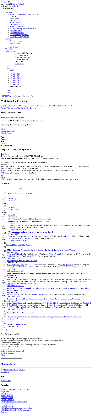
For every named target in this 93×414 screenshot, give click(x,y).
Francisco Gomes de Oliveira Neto (20, 236)
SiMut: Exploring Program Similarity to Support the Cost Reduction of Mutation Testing (41, 250)
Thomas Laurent (14, 225)
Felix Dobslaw (66, 236)
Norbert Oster (23, 294)
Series (12, 70)
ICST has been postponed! (19, 35)
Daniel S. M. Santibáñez (44, 282)
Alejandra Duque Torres (15, 265)
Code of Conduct (16, 31)
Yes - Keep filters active (10, 125)
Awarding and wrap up (17, 324)
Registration (14, 18)
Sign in (8, 90)
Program (8, 39)
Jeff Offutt (33, 256)
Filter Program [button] (6, 133)
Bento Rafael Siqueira (14, 280)
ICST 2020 (16, 6)
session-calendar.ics (8, 349)
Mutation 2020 (19, 194)
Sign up (8, 92)
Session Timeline (17, 108)
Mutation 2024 (15, 78)
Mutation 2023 (15, 80)
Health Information (17, 33)
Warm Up (12, 199)
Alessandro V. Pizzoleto (15, 254)
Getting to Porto (15, 20)
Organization (10, 51)
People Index (19, 64)
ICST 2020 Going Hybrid (19, 37)
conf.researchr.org (11, 370)
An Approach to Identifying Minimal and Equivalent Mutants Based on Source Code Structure (43, 299)
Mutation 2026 (15, 74)
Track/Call (9, 49)
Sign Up (4, 412)
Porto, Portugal (18, 4)
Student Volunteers (16, 26)
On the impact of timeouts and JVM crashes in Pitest (28, 221)
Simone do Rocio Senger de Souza (53, 305)
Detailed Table (6, 108)
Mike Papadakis (14, 219)
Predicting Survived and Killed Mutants (22, 261)
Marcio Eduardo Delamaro (51, 307)
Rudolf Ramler (58, 267)
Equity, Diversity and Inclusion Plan (23, 29)
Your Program (15, 43)
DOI (24, 230)
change (21, 187)
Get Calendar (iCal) (8, 131)
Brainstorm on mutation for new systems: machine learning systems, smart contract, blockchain (44, 317)
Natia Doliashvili (67, 265)
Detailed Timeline (29, 108)
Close (3, 129)
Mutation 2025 (15, 76)
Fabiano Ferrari (54, 254)
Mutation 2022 (15, 82)
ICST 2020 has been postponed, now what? (16, 408)
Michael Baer (11, 294)
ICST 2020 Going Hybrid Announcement (16, 410)
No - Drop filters (25, 125)
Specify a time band (29, 173)
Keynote (11, 215)
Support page (5, 372)
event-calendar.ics (7, 353)
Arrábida (30, 194)
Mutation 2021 (15, 84)
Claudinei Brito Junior (15, 303)
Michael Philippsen (36, 294)
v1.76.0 (21, 370)
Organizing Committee (23, 57)
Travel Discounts (16, 22)
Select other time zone (50, 158)
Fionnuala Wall (51, 225)
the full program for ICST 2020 (44, 106)
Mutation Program (16, 41)
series (12, 96)
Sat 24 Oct (14, 47)
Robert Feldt (22, 238)
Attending (9, 12)
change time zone (74, 179)
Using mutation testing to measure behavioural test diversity (31, 232)
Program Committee (22, 59)
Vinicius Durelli (49, 303)
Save (2, 175)
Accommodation (16, 24)
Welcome (11, 207)
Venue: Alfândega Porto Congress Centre (24, 14)
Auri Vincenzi (12, 307)
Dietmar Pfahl (33, 267)
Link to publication (15, 230)
